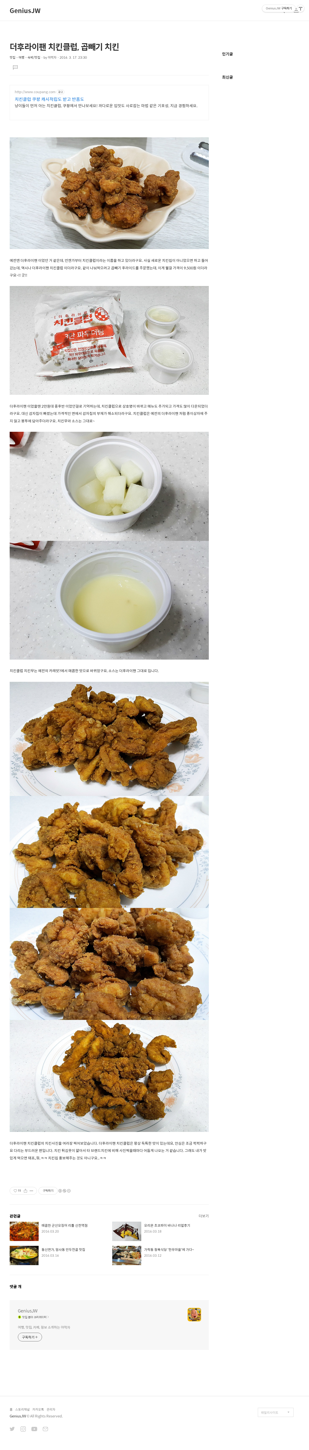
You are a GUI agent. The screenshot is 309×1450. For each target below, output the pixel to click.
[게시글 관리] (31, 1190)
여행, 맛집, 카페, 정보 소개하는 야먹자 (44, 1327)
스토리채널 (22, 1409)
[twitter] (12, 1429)
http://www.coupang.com (35, 92)
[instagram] (23, 1429)
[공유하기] (25, 1190)
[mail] (45, 1429)
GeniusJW (25, 10)
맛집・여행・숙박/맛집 (25, 57)
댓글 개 (15, 1286)
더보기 (204, 1216)
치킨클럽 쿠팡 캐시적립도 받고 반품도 (49, 99)
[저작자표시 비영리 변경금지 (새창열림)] (64, 1191)
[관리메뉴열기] (300, 8)
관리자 (51, 1409)
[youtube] (34, 1429)
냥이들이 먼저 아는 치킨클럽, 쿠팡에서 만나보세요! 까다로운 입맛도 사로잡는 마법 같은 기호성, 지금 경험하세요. (106, 105)
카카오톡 (38, 1409)
